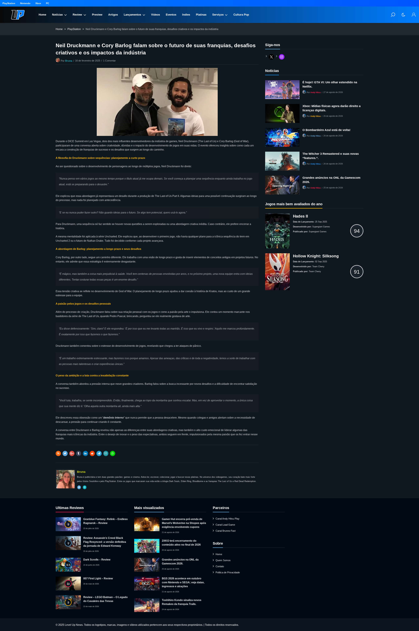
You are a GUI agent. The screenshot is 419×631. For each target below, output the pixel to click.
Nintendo (25, 3)
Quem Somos (223, 560)
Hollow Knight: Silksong (316, 256)
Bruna (68, 60)
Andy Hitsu (315, 92)
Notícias (57, 14)
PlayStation (8, 3)
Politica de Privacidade (228, 572)
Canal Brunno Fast (226, 530)
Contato (220, 566)
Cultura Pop (241, 14)
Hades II (300, 216)
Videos (155, 14)
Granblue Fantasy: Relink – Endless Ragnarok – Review (105, 521)
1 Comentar (109, 60)
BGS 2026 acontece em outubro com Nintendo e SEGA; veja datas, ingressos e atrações (183, 582)
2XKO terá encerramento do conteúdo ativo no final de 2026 (181, 542)
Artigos (113, 14)
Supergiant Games (321, 226)
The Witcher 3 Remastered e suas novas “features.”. (330, 156)
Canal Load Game (225, 524)
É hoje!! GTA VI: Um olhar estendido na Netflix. (329, 84)
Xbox (38, 3)
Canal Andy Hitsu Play (227, 518)
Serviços (218, 14)
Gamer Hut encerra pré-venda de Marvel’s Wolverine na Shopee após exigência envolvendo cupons (184, 523)
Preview (97, 14)
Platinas (201, 14)
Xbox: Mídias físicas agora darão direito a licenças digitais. (331, 108)
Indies (186, 14)
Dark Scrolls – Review (96, 559)
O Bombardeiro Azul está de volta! (326, 130)
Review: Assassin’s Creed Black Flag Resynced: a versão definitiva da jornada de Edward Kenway (104, 542)
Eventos (171, 14)
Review (77, 14)
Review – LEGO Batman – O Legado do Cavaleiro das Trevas (105, 599)
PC (47, 3)
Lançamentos (132, 14)
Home (42, 14)
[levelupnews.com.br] (18, 15)
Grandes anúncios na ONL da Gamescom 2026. (331, 180)
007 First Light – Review (98, 578)
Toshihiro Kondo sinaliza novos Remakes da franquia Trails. (181, 602)
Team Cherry (318, 266)
